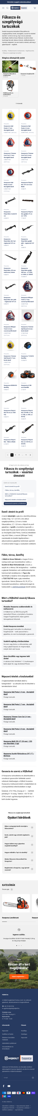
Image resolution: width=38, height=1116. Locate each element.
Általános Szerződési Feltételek (8, 1039)
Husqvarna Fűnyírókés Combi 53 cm (10, 214)
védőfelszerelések (18, 587)
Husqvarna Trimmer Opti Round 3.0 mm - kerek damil (27, 329)
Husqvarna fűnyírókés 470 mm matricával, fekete (10, 270)
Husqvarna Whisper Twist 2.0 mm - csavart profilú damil (10, 329)
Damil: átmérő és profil (12, 486)
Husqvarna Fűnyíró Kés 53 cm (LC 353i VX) (10, 412)
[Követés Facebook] (3, 1086)
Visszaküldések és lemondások (7, 1048)
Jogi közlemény (19, 1110)
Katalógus (24, 1034)
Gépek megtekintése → (19, 976)
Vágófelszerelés (30, 51)
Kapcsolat (5, 1031)
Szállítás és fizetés (7, 1034)
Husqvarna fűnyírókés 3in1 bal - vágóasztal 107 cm (10, 241)
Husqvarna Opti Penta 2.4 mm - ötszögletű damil (26, 128)
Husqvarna (6, 123)
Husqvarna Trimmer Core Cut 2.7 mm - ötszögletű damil (10, 155)
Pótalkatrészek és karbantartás (16, 51)
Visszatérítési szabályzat (23, 1108)
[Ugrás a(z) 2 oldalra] (30, 454)
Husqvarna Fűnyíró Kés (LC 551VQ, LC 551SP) (27, 442)
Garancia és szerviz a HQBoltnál (15, 503)
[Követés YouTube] (8, 1086)
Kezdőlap (4, 51)
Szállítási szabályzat (7, 1110)
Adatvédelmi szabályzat (8, 1106)
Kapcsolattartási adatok (23, 1106)
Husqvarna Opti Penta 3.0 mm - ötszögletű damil (9, 184)
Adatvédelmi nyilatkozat (9, 1043)
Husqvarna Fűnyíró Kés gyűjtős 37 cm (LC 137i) (27, 214)
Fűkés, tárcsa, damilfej (12, 490)
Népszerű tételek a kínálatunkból (15, 500)
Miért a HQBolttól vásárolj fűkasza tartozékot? (16, 495)
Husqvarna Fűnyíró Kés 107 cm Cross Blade (27, 184)
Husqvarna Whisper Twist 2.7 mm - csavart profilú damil (27, 299)
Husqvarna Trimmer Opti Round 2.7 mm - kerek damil (10, 358)
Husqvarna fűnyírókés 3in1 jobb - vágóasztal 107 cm (10, 299)
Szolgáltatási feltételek (8, 1108)
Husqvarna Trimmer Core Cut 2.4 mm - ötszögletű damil (27, 155)
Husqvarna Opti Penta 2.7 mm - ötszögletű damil (9, 128)
